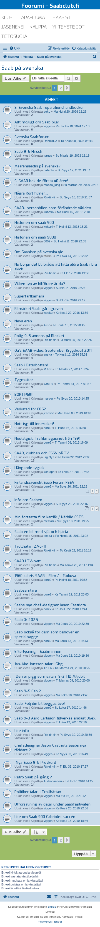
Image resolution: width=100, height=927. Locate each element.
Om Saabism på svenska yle (38, 252)
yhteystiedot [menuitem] (68, 27)
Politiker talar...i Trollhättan (37, 791)
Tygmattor (23, 379)
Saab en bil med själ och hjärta (41, 531)
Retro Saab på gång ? (33, 777)
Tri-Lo (48, 668)
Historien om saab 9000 (35, 237)
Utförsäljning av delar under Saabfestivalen (52, 804)
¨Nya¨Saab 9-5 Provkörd (35, 762)
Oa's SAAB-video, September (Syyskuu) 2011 (53, 350)
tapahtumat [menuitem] (33, 17)
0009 (47, 241)
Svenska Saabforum (31, 136)
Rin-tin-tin (50, 197)
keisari (48, 226)
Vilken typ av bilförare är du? (39, 283)
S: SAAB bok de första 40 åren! (41, 180)
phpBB (52, 906)
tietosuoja (14, 36)
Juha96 (49, 212)
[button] (67, 88)
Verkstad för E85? (30, 409)
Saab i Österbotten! (31, 365)
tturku (48, 256)
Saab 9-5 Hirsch (28, 151)
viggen (48, 126)
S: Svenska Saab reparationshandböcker (49, 107)
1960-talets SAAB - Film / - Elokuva (45, 575)
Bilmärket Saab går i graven (38, 308)
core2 (47, 427)
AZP (46, 325)
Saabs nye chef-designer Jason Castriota (50, 605)
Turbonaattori (53, 781)
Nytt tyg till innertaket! (34, 423)
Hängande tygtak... (30, 467)
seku (47, 111)
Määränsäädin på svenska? (37, 166)
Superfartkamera (29, 296)
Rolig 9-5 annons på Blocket (39, 335)
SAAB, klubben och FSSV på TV (41, 453)
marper (48, 398)
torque (48, 155)
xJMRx (48, 383)
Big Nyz (49, 457)
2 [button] (61, 88)
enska (48, 354)
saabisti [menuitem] (62, 17)
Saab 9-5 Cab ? (27, 691)
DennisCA (50, 141)
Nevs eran (23, 321)
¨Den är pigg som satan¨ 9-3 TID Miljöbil (49, 676)
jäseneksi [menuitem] (12, 27)
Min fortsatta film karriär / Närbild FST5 (49, 517)
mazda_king (52, 185)
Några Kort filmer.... (31, 193)
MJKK (48, 369)
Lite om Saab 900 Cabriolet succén (44, 816)
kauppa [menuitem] (38, 27)
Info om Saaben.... (30, 500)
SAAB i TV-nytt (27, 561)
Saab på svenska (22, 68)
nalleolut (49, 170)
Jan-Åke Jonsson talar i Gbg (38, 664)
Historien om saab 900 (34, 222)
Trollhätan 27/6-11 (30, 546)
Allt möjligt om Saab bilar (36, 122)
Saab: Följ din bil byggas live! (39, 703)
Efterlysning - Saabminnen (37, 651)
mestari (49, 521)
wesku (48, 312)
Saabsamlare (25, 590)
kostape (49, 471)
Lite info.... (23, 730)
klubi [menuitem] (7, 17)
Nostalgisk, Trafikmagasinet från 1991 (47, 438)
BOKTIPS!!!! (23, 394)
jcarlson (49, 413)
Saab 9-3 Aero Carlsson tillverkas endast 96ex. (55, 718)
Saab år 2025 (26, 619)
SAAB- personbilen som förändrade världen (52, 208)
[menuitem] (14, 48)
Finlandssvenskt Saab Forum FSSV (44, 482)
